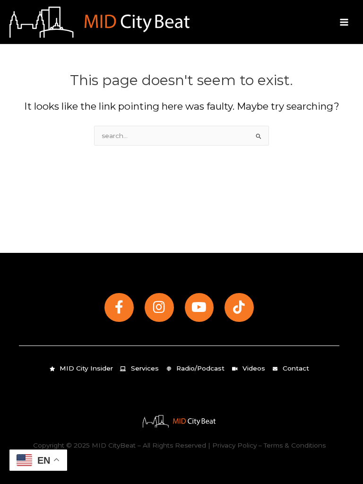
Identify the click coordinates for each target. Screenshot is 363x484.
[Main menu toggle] (344, 22)
